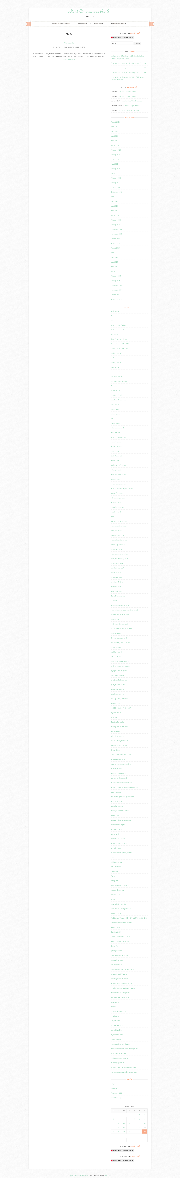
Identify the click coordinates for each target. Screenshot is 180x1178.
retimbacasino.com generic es (121, 908)
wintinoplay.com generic (119, 1058)
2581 (112, 316)
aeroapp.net (115, 367)
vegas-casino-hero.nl (118, 1034)
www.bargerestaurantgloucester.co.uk (124, 1072)
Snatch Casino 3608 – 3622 (120, 941)
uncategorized (115, 1002)
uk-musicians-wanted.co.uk (120, 997)
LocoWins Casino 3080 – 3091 (121, 754)
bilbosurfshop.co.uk (118, 498)
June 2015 (114, 257)
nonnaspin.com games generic (121, 852)
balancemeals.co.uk (117, 428)
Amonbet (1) (115, 390)
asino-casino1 (115, 404)
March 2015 (115, 271)
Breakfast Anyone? (117, 507)
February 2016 (116, 220)
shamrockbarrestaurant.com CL (121, 922)
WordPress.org (116, 1098)
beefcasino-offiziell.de (118, 465)
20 (129, 1127)
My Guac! (69, 42)
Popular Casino (116, 894)
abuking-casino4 (116, 358)
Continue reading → (69, 60)
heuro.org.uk (115, 703)
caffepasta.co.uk (116, 530)
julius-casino (115, 731)
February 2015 (116, 276)
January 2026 (115, 154)
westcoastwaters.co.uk (118, 1053)
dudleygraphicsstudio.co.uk (120, 605)
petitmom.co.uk (116, 862)
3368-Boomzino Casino (119, 330)
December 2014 (116, 285)
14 (134, 1123)
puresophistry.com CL (118, 904)
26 (124, 1131)
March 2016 (115, 215)
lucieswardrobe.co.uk (118, 759)
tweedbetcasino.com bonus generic (123, 988)
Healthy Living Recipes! (119, 698)
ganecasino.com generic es (120, 661)
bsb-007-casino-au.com (119, 521)
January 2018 (115, 168)
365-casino (114, 334)
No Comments (79, 47)
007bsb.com (115, 311)
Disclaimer (82, 24)
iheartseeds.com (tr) (118, 722)
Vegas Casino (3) (117, 1025)
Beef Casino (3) (116, 456)
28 (134, 1131)
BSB (112, 516)
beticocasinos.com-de (118, 474)
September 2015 (116, 243)
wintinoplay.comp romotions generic (123, 1067)
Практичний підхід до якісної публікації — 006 (128, 63)
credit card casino (117, 577)
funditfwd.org (115, 656)
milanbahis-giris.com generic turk (122, 796)
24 (113, 1131)
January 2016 (115, 224)
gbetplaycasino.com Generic (120, 666)
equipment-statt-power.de (119, 624)
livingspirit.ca (115, 750)
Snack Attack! (116, 932)
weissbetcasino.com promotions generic (124, 1048)
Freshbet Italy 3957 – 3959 (120, 642)
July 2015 (114, 252)
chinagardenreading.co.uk (120, 558)
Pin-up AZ (114, 871)
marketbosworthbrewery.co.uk (121, 782)
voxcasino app (116, 1039)
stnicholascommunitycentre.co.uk (122, 969)
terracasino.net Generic (119, 974)
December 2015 (116, 229)
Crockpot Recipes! (117, 582)
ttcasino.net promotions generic (121, 983)
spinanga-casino (116, 950)
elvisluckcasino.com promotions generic (124, 610)
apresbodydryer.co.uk (118, 400)
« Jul (118, 1140)
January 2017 (115, 182)
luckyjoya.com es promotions (121, 764)
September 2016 (116, 192)
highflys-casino (116, 712)
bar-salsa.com (115, 432)
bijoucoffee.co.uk (117, 493)
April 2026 (114, 140)
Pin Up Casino (116, 866)
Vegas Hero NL (116, 1030)
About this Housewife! (61, 24)
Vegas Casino (115, 1020)
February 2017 (116, 178)
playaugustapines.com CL (120, 885)
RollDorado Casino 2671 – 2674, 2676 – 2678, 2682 (129, 918)
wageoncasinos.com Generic (120, 1044)
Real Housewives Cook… (90, 11)
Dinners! (114, 600)
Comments (116, 1093)
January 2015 (115, 280)
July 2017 (114, 173)
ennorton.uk (115, 619)
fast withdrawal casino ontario (121, 628)
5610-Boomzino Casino (119, 339)
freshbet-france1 (116, 652)
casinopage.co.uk (117, 549)
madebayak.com (116, 768)
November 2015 (116, 234)
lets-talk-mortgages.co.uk (119, 740)
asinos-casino (115, 409)
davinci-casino (116, 586)
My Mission (98, 24)
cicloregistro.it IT (117, 563)
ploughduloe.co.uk (117, 890)
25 (119, 1131)
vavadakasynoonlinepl (118, 1011)
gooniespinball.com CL (119, 680)
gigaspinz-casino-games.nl (120, 670)
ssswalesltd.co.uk (117, 960)
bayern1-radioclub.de (118, 437)
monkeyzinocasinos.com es (120, 810)
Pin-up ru (114, 876)
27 (129, 1131)
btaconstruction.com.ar (119, 526)
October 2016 (115, 187)
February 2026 (116, 150)
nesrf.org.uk (115, 834)
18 (119, 1127)
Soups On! (114, 946)
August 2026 (115, 122)
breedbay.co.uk (116, 512)
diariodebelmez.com (118, 596)
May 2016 (114, 206)
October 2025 (115, 159)
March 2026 (115, 145)
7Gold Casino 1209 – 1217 (120, 348)
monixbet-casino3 (117, 806)
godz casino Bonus (117, 675)
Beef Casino (115, 451)
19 (124, 1127)
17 (113, 1127)
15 (139, 1123)
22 (139, 1127)
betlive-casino (115, 479)
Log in (113, 1084)
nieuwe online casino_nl (119, 843)
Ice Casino (114, 717)
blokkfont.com (116, 502)
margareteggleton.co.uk (119, 778)
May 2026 (114, 136)
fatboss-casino (115, 633)
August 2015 (115, 248)
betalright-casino (116, 470)
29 (139, 1131)
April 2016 (114, 210)
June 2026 (114, 131)
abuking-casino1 (116, 353)
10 (113, 1123)
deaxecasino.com (116, 591)
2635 (112, 320)
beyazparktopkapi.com (118, 484)
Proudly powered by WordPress (79, 1175)
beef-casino (115, 460)
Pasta (112, 857)
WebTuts (107, 1175)
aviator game (115, 414)
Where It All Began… (119, 24)
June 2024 (114, 164)
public (113, 899)
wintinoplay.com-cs (117, 1062)
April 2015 (114, 266)
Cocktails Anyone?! (117, 568)
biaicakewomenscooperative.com (122, 488)
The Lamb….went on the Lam (128, 110)
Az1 (112, 418)
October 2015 (115, 238)
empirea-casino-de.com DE (120, 614)
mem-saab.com (116, 792)
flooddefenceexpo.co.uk (119, 638)
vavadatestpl (115, 1016)
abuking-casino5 (116, 362)
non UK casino (116, 848)
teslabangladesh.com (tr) (119, 978)
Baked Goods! (116, 423)
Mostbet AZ (115, 815)
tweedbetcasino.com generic (120, 992)
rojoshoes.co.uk (116, 913)
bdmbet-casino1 (116, 446)
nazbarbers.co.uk (116, 829)
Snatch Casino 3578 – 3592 (120, 936)
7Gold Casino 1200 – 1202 (120, 344)
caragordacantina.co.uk (119, 540)
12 (124, 1123)
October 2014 (115, 294)
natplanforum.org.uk (118, 824)
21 (134, 1127)
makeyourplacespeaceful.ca (120, 773)
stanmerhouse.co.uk (117, 964)
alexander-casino (116, 376)
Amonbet (114, 386)
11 (119, 1123)
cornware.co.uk (116, 572)
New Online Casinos (118, 838)
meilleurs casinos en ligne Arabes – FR (124, 787)
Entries (115, 1088)
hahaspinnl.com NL (117, 689)
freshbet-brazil (116, 647)
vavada (113, 1006)
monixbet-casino (116, 801)
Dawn (57, 47)
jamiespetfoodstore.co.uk (119, 726)
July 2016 (114, 196)
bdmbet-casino (116, 442)
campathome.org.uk (118, 535)
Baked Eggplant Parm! (133, 105)
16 (145, 1123)
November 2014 (116, 290)
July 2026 (114, 126)
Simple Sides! (115, 927)
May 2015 (114, 262)
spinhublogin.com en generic (121, 955)
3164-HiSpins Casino (118, 325)
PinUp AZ (114, 880)
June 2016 (114, 201)
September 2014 (116, 299)
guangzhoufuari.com (118, 684)
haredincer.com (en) (118, 694)
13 (129, 1123)
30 (145, 1131)
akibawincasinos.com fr (119, 372)
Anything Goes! (116, 395)
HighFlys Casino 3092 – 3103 (121, 708)
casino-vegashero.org (118, 544)
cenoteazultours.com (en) (119, 554)
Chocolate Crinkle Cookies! (127, 91)
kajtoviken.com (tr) (117, 736)
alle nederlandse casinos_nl (120, 381)
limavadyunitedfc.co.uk (119, 745)
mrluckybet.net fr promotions (121, 820)
